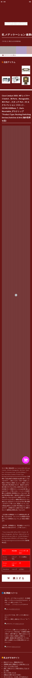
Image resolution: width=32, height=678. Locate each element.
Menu (29, 1)
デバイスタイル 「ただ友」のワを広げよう (16, 677)
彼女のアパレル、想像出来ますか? (13, 662)
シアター (21, 569)
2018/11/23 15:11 (15, 609)
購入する (17, 578)
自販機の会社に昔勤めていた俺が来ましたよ (16, 664)
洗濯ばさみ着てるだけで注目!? (12, 675)
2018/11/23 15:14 (19, 624)
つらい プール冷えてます (11, 666)
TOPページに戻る (9, 55)
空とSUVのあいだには (10, 672)
